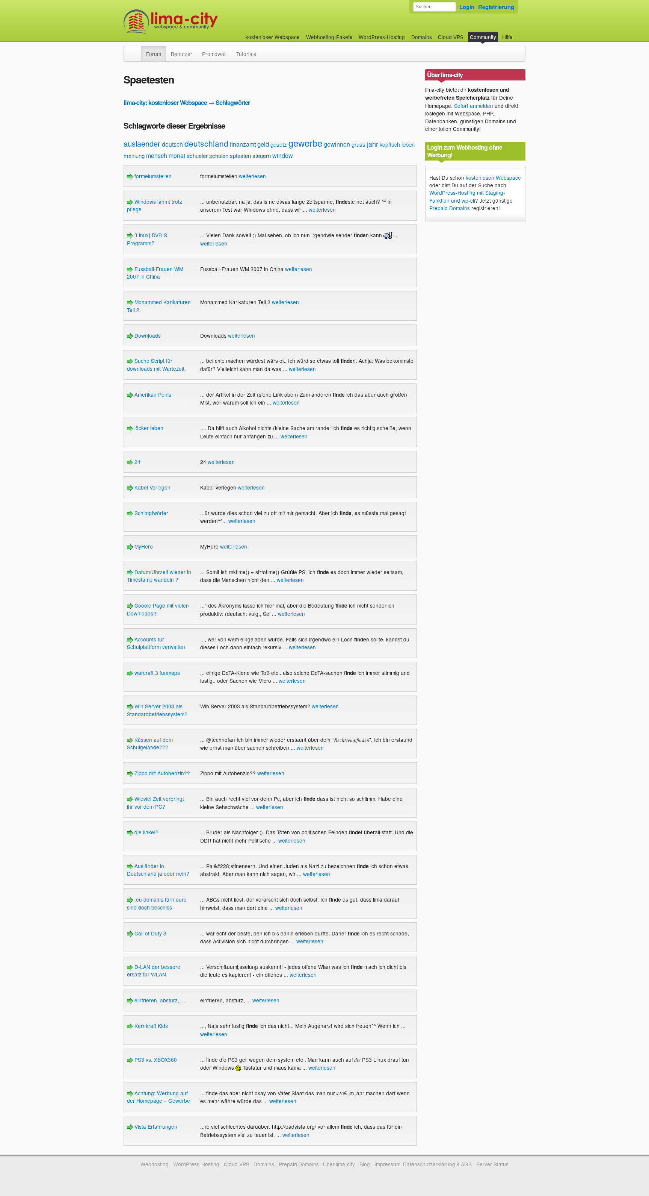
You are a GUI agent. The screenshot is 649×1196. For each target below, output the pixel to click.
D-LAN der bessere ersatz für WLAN (153, 970)
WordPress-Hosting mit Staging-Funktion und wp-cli (467, 196)
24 (136, 461)
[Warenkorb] (519, 33)
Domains (421, 37)
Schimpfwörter (150, 513)
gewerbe (305, 142)
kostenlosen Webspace (493, 177)
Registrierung (496, 7)
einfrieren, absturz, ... (159, 1000)
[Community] (136, 50)
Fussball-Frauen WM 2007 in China (155, 272)
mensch (156, 155)
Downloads (147, 335)
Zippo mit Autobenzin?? (161, 773)
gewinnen (337, 144)
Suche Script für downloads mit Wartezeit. (156, 364)
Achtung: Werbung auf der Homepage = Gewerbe (158, 1096)
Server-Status (492, 1164)
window (282, 155)
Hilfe (507, 37)
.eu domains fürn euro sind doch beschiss (157, 903)
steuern (261, 155)
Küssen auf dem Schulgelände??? (150, 743)
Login (466, 7)
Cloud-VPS (450, 37)
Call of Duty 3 (149, 933)
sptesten (240, 155)
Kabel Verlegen (152, 487)
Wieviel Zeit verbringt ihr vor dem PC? (155, 802)
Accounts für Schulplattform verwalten (156, 642)
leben (408, 144)
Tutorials (246, 54)
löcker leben (148, 428)
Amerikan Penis (152, 394)
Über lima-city (339, 1164)
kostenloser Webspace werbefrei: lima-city (199, 21)
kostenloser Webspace (273, 37)
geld (263, 144)
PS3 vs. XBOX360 (155, 1059)
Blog (364, 1164)
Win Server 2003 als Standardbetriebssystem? (157, 709)
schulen (218, 155)
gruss (358, 144)
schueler (197, 155)
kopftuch (390, 144)
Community (483, 37)
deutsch (172, 144)
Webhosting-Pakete (329, 37)
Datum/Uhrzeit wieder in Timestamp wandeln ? (159, 575)
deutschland (206, 143)
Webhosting (154, 1164)
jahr (372, 144)
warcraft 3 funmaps (156, 672)
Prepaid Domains (449, 208)
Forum (153, 54)
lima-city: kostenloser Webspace (165, 102)
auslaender (142, 143)
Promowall (214, 54)
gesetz (278, 144)
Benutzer (181, 54)
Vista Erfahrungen (155, 1126)
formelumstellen (152, 176)
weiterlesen (252, 176)
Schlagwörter (233, 102)
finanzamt (243, 144)
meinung (134, 155)
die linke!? (145, 832)
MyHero (143, 546)
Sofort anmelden (473, 105)
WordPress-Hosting (382, 37)
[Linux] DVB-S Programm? (147, 238)
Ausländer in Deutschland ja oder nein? (158, 869)
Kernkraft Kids (150, 1025)
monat (177, 155)
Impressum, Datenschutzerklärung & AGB (423, 1164)
